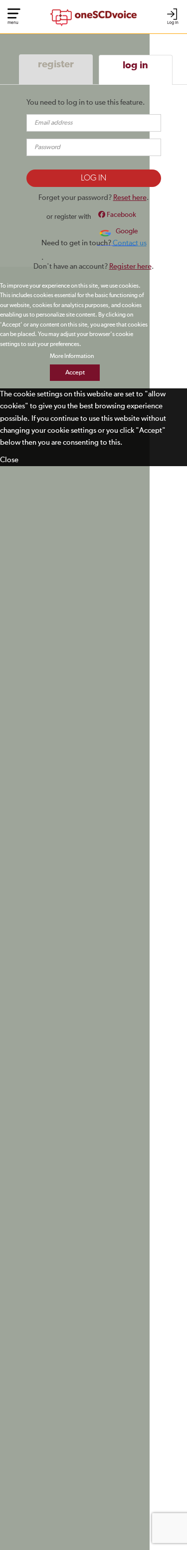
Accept (75, 372)
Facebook (120, 214)
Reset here (130, 197)
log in (135, 65)
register (56, 64)
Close (9, 460)
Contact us (130, 243)
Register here (130, 266)
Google (126, 231)
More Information (72, 356)
